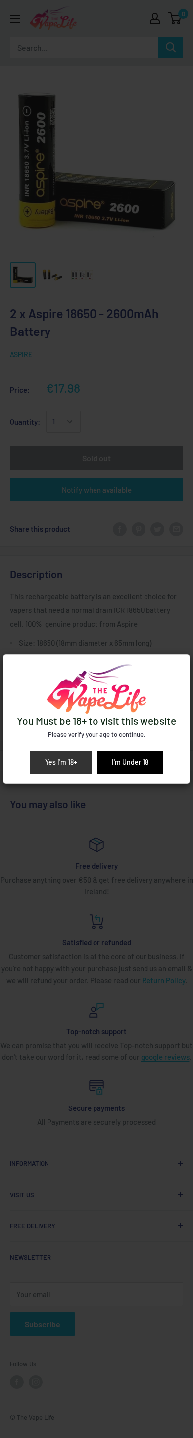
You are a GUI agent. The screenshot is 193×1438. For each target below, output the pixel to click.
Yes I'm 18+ (61, 762)
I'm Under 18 (130, 762)
